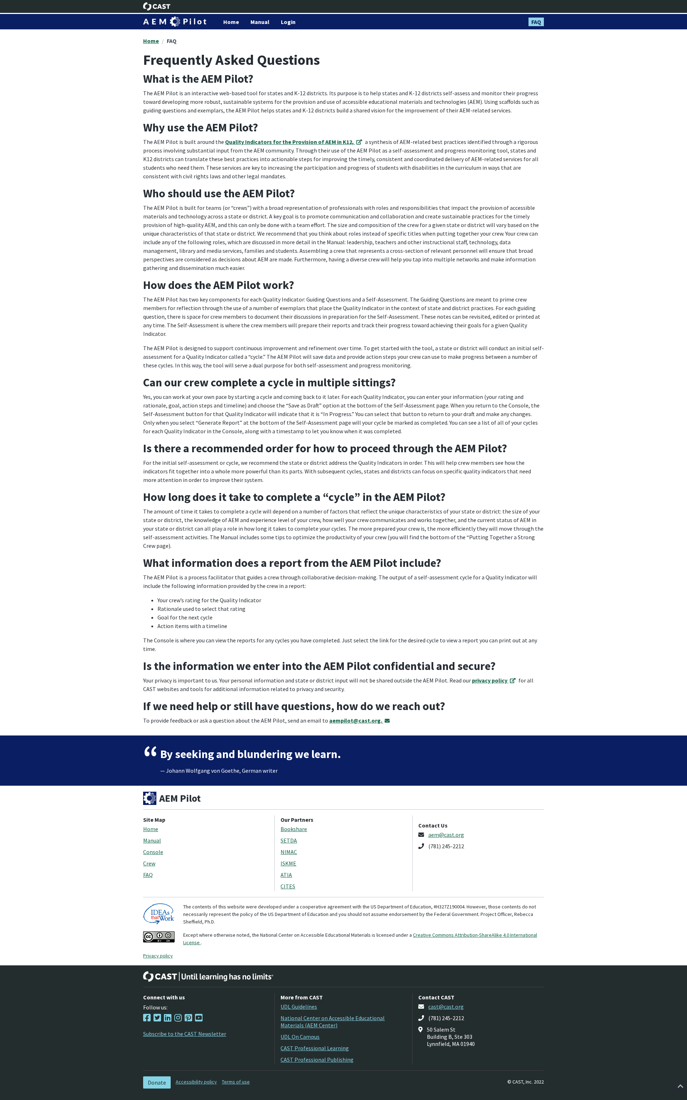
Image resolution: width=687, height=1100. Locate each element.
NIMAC (289, 851)
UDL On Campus (300, 1036)
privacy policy (490, 680)
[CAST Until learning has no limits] (208, 976)
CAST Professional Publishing (317, 1059)
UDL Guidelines (299, 1006)
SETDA (289, 840)
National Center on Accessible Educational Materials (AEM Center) (333, 1021)
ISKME (288, 863)
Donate (157, 1082)
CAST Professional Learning (315, 1048)
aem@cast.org (446, 834)
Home (151, 40)
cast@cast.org (446, 1006)
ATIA (286, 874)
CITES (288, 886)
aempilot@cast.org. (356, 720)
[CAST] (157, 6)
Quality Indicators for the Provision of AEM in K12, (290, 141)
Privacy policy (158, 955)
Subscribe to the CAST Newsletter (184, 1033)
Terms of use (236, 1082)
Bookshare (294, 829)
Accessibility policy (196, 1082)
